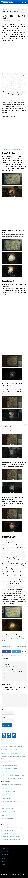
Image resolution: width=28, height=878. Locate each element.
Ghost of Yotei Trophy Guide (8, 772)
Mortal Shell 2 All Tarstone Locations (11, 833)
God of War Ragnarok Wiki (8, 811)
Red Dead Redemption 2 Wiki (8, 818)
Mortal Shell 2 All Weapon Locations (10, 836)
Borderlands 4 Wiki (6, 798)
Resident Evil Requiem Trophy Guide (10, 768)
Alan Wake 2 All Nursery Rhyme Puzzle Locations (7, 646)
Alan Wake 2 (11, 655)
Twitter (3, 864)
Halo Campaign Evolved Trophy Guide (11, 753)
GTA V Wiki (4, 822)
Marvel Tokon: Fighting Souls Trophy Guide (12, 746)
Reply (5, 677)
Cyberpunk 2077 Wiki (6, 815)
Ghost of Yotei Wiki (6, 795)
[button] (22, 2)
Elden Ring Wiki (5, 805)
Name (4, 710)
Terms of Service (5, 848)
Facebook (3, 861)
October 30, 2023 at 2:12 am (11, 666)
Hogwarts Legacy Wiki (7, 808)
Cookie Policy (4, 854)
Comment (4, 693)
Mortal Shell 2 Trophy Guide (8, 743)
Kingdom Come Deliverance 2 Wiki (10, 801)
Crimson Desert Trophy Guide (9, 765)
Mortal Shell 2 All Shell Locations (9, 830)
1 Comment (21, 20)
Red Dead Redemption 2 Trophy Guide (11, 778)
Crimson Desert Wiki (6, 788)
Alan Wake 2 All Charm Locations (21, 646)
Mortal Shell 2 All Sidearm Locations (10, 839)
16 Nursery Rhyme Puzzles (18, 556)
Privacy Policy (5, 851)
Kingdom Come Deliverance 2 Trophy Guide (12, 775)
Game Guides (18, 655)
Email (4, 717)
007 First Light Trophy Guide (8, 761)
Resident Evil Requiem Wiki (8, 791)
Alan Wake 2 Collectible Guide (13, 149)
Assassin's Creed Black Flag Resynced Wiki (12, 784)
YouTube (3, 858)
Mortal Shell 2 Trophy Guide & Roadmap (11, 828)
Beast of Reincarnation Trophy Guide (11, 749)
